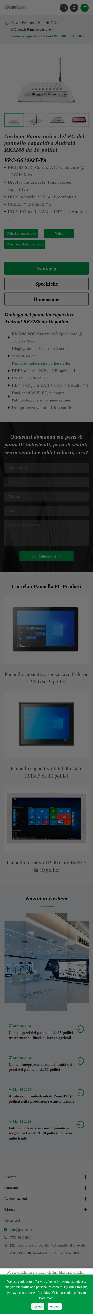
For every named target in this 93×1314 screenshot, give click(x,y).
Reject (38, 1306)
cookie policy (73, 1292)
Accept (54, 1306)
